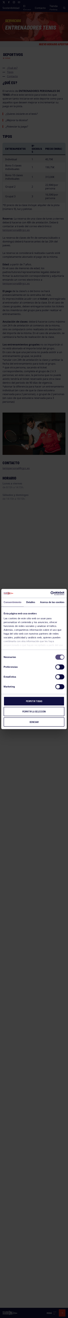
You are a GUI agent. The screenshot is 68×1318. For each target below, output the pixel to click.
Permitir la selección (34, 711)
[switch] (59, 666)
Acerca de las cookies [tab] (52, 602)
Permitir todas (34, 701)
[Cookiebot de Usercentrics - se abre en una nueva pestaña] (50, 593)
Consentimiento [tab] (12, 602)
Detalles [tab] (30, 602)
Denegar (34, 722)
